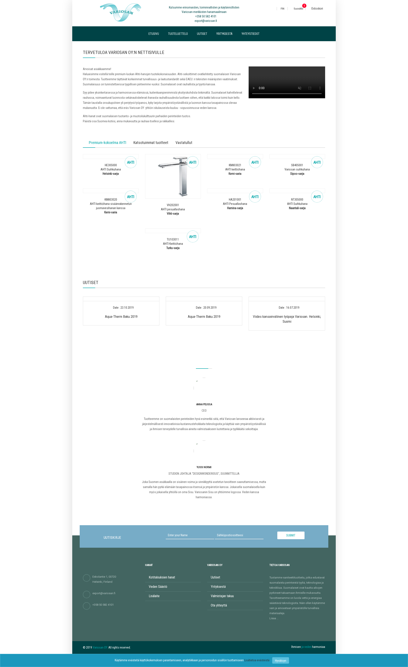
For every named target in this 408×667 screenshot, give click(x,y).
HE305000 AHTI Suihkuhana (111, 169)
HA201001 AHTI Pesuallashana (235, 204)
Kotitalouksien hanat (162, 577)
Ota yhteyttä (219, 605)
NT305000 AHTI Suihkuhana (297, 204)
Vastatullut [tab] (184, 143)
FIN (282, 8)
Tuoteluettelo (178, 33)
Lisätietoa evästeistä (257, 660)
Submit (290, 535)
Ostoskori (317, 8)
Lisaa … (274, 618)
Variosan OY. (100, 647)
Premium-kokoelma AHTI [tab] (107, 143)
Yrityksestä (224, 33)
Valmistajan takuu (222, 596)
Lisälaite (154, 596)
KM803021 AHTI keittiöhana (235, 169)
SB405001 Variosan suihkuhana (297, 169)
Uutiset (202, 33)
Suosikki (298, 8)
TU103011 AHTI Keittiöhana (173, 244)
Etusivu (154, 33)
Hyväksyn (280, 660)
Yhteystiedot (250, 33)
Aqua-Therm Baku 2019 (121, 316)
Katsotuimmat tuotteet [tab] (150, 143)
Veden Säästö (158, 587)
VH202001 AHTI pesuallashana (173, 209)
